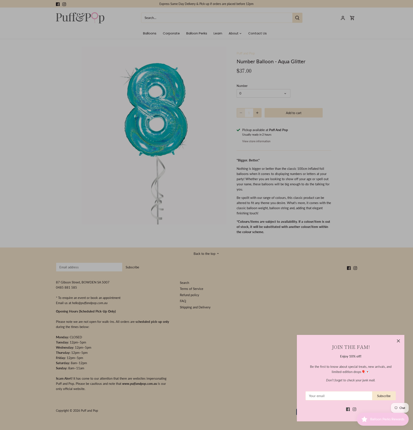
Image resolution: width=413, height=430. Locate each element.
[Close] (398, 341)
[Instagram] (354, 409)
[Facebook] (348, 409)
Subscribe (384, 396)
